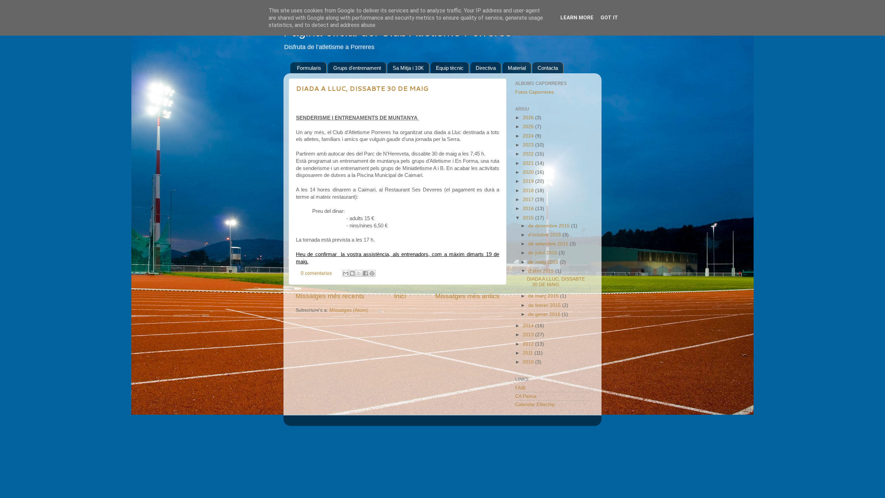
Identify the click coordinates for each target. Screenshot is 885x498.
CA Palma (526, 396)
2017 (529, 199)
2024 (529, 136)
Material (517, 68)
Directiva (486, 68)
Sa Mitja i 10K (408, 68)
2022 (529, 154)
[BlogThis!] (352, 273)
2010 (529, 362)
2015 (529, 217)
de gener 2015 (545, 314)
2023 (529, 145)
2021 (529, 163)
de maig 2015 (544, 262)
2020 (529, 172)
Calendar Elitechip (535, 404)
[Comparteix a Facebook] (365, 273)
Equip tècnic (450, 68)
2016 (529, 208)
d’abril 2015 (541, 271)
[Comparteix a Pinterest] (372, 273)
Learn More (577, 18)
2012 (529, 344)
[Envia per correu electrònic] (345, 273)
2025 (529, 126)
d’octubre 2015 (545, 234)
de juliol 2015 (543, 252)
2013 (529, 334)
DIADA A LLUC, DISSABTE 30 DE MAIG (362, 88)
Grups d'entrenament (357, 68)
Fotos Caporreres (534, 92)
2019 (529, 181)
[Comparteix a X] (358, 273)
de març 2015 (544, 296)
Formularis (309, 68)
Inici (400, 296)
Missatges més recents (330, 296)
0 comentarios (316, 273)
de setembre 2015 (549, 243)
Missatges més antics (467, 296)
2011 (528, 353)
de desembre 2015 (549, 225)
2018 (529, 190)
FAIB (520, 388)
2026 (529, 117)
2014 (529, 325)
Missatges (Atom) (348, 310)
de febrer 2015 (545, 305)
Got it (609, 18)
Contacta (548, 68)
